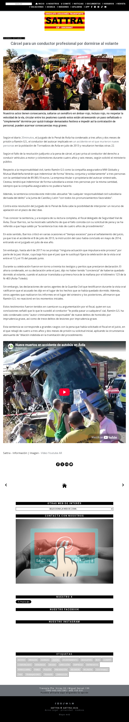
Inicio (41, 4)
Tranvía (48, 674)
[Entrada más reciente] (5, 485)
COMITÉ (66, 4)
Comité (107, 659)
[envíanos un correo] (105, 6)
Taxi (20, 674)
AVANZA (50, 7)
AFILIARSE (77, 7)
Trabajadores (33, 674)
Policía (47, 669)
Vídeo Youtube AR (51, 453)
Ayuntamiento (70, 659)
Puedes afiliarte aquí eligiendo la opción (64, 693)
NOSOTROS (53, 4)
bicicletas (86, 659)
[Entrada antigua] (123, 485)
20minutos (27, 137)
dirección (64, 664)
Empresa (78, 664)
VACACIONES (36, 7)
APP (87, 7)
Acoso (21, 659)
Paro (37, 669)
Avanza (45, 659)
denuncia (40, 664)
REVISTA (121, 4)
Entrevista (92, 664)
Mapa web (64, 715)
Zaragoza (61, 674)
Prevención (61, 669)
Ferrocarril (24, 669)
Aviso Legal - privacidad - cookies (64, 710)
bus (98, 659)
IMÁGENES (63, 7)
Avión (56, 659)
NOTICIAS (78, 4)
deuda (52, 664)
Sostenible (102, 669)
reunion (75, 669)
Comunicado (24, 664)
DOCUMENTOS (93, 4)
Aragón (33, 659)
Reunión (88, 669)
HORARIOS (108, 4)
